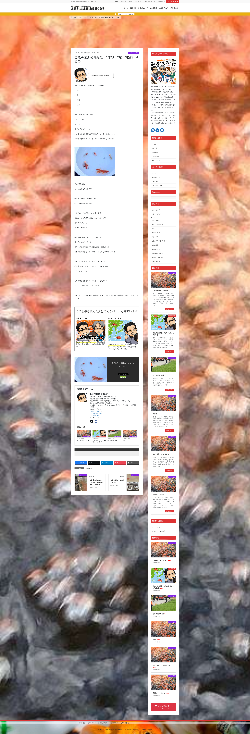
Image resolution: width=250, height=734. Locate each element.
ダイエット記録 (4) (157, 224)
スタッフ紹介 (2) (157, 220)
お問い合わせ (174, 1)
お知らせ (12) (156, 210)
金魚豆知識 (155, 181)
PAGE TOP (242, 710)
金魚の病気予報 (114, 318)
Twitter (131, 1)
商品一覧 (154, 148)
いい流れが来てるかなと (83, 440)
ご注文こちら (156, 527)
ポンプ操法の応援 (112, 440)
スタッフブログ (133, 52)
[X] (91, 421)
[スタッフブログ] (81, 482)
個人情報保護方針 (150, 1)
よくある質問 (156, 156)
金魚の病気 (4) (156, 237)
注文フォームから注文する (126, 14)
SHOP (116, 1)
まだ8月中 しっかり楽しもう (162, 454)
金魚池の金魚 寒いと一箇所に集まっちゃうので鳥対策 (96, 482)
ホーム (154, 144)
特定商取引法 (161, 1)
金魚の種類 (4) (156, 245)
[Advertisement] (125, 33)
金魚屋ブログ (81, 318)
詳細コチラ (169, 309)
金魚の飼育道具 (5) (157, 253)
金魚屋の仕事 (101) (157, 257)
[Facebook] (96, 421)
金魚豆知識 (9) (156, 261)
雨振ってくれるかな (159, 494)
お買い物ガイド (92, 723)
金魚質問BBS (95, 415)
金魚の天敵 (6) (156, 233)
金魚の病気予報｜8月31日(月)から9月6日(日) (99, 441)
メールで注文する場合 (158, 531)
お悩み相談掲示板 (157, 185)
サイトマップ (138, 1)
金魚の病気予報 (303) (158, 241)
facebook (123, 1)
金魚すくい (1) (156, 228)
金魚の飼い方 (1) (157, 249)
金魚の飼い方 (156, 177)
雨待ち (124, 440)
